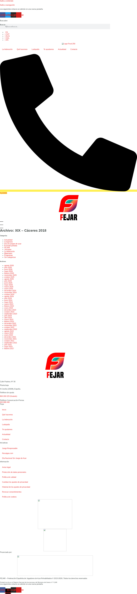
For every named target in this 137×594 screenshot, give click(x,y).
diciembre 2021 (10, 337)
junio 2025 (8, 283)
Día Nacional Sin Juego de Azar (14, 458)
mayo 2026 (8, 271)
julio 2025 (8, 281)
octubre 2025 (9, 277)
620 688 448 (5, 402)
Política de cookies (9, 497)
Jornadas (7, 249)
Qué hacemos (22, 49)
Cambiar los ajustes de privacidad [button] (15, 482)
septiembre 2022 (10, 329)
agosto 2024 (9, 296)
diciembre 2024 (10, 291)
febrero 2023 (9, 321)
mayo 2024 (8, 302)
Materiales (8, 253)
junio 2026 (8, 269)
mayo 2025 (8, 285)
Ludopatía (35, 49)
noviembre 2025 (10, 275)
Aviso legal (6, 467)
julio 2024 (8, 298)
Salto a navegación (7, 5)
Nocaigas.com (7, 453)
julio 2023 (8, 316)
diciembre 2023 (10, 310)
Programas (8, 255)
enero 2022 (8, 335)
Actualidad (62, 49)
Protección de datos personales (14, 472)
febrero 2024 (9, 306)
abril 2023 (8, 318)
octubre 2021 (9, 341)
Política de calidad (9, 477)
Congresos (8, 242)
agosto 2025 (9, 279)
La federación (7, 49)
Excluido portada (10, 246)
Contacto (73, 49)
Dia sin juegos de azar (12, 244)
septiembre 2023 (10, 314)
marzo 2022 (8, 333)
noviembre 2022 (10, 325)
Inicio (4, 410)
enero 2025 (8, 289)
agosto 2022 (9, 331)
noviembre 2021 (10, 339)
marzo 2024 (8, 304)
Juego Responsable (9, 448)
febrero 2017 (9, 348)
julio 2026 (8, 267)
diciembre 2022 (10, 323)
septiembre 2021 (10, 343)
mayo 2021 (8, 347)
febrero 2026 (9, 273)
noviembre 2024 (10, 292)
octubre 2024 (9, 294)
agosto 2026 (9, 265)
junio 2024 (8, 300)
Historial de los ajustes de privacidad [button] (16, 487)
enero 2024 (8, 308)
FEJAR (7, 248)
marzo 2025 (8, 287)
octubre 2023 (9, 312)
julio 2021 (8, 345)
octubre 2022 (9, 327)
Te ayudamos (49, 49)
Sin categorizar (10, 257)
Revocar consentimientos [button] (11, 492)
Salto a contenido (6, 1)
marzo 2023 (8, 319)
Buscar (2, 25)
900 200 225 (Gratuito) (8, 396)
